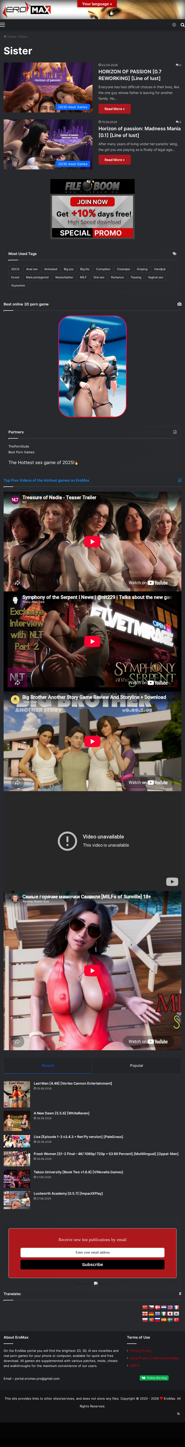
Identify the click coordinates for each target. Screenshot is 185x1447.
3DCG (15, 269)
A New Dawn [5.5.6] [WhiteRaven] (62, 1113)
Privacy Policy (141, 1351)
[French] (176, 1307)
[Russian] (157, 1320)
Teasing (136, 277)
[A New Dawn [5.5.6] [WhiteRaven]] (17, 1121)
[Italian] (164, 1313)
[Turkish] (176, 1320)
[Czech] (151, 1307)
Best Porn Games (21, 452)
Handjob (159, 269)
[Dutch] (164, 1307)
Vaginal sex (155, 277)
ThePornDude (18, 446)
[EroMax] (92, 9)
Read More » (115, 109)
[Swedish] (170, 1320)
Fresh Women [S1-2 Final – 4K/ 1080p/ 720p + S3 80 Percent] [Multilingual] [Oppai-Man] (106, 1154)
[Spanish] (164, 1320)
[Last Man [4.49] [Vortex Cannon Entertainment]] (17, 1094)
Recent (48, 1065)
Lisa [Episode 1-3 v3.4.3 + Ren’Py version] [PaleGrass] (78, 1137)
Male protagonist (37, 277)
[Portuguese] (151, 1320)
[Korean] (176, 1313)
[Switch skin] (174, 24)
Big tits (84, 269)
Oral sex (98, 277)
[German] (151, 1313)
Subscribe (92, 1264)
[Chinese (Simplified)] (145, 1307)
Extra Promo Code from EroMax (154, 1358)
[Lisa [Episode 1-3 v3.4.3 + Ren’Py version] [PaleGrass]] (17, 1141)
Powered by (84, 1283)
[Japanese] (170, 1313)
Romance (117, 277)
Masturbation (64, 277)
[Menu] (2, 24)
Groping (142, 269)
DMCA (135, 1365)
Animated (50, 269)
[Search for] (182, 24)
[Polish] (145, 1320)
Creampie (123, 269)
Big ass (68, 269)
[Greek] (157, 1313)
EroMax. (170, 1398)
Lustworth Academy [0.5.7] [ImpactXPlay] (68, 1193)
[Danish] (157, 1307)
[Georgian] (145, 1313)
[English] (170, 1307)
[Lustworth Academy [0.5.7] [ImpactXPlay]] (17, 1200)
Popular (136, 1065)
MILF (83, 277)
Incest (15, 277)
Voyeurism (18, 285)
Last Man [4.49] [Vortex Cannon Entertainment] (73, 1083)
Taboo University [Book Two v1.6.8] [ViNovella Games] (78, 1172)
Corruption (103, 269)
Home (11, 36)
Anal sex (32, 269)
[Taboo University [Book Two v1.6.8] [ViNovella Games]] (17, 1179)
